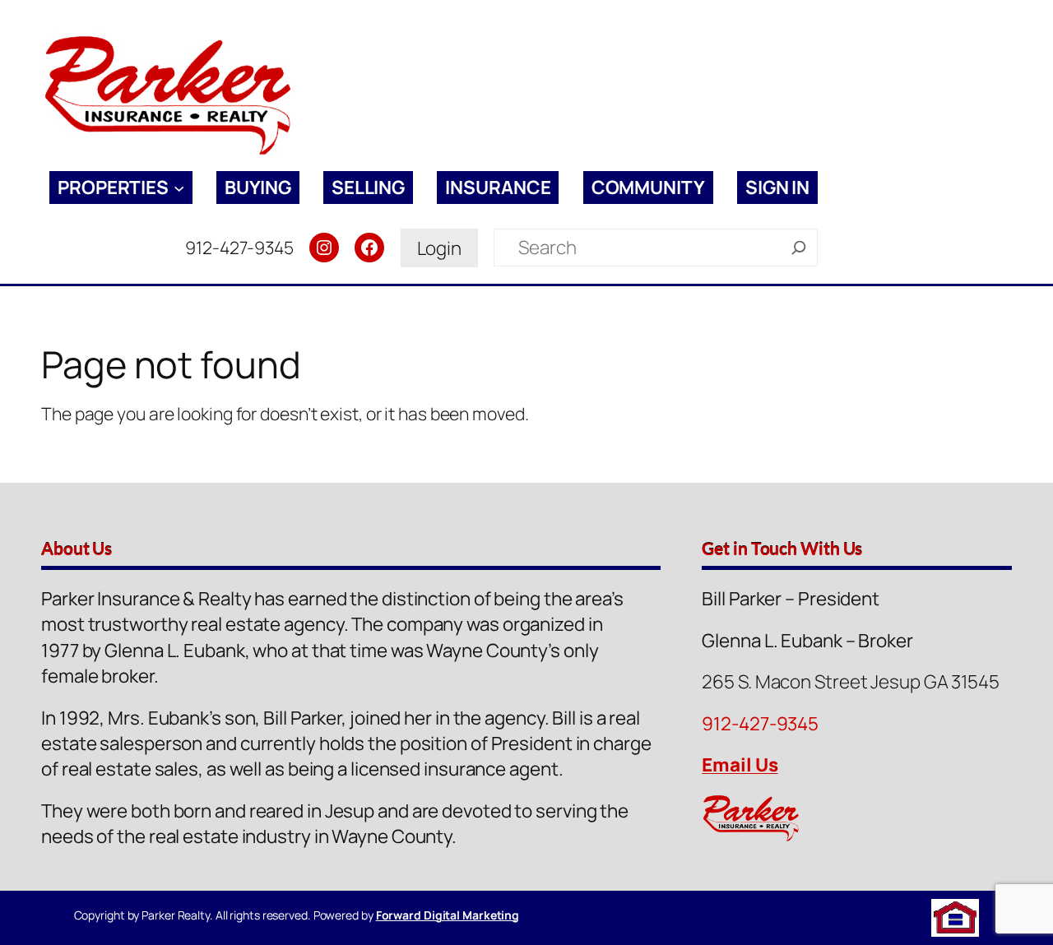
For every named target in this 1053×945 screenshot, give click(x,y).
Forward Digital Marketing (448, 915)
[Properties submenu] (179, 188)
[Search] (799, 247)
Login (439, 248)
